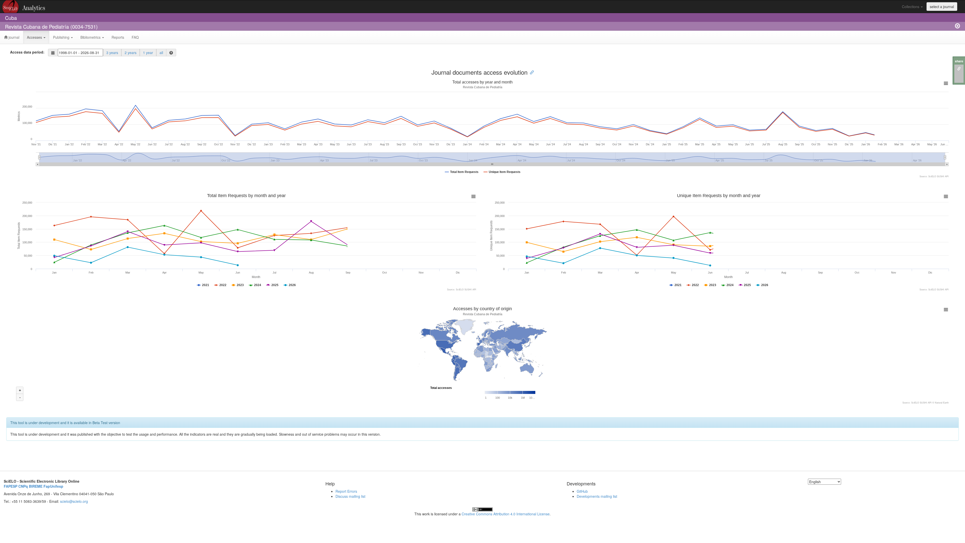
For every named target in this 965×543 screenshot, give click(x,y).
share (959, 61)
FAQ (135, 37)
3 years (112, 52)
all (161, 52)
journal (13, 37)
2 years (130, 52)
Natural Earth (942, 402)
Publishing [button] (61, 37)
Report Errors (346, 491)
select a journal (942, 6)
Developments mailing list (597, 496)
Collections (911, 6)
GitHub (582, 491)
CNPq (23, 486)
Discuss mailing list (350, 496)
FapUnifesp (53, 486)
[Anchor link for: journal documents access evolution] (530, 72)
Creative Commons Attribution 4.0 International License (506, 513)
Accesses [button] (35, 37)
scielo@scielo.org (74, 501)
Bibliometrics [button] (91, 37)
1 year (148, 52)
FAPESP (10, 486)
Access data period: (27, 52)
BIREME (35, 486)
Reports (118, 37)
